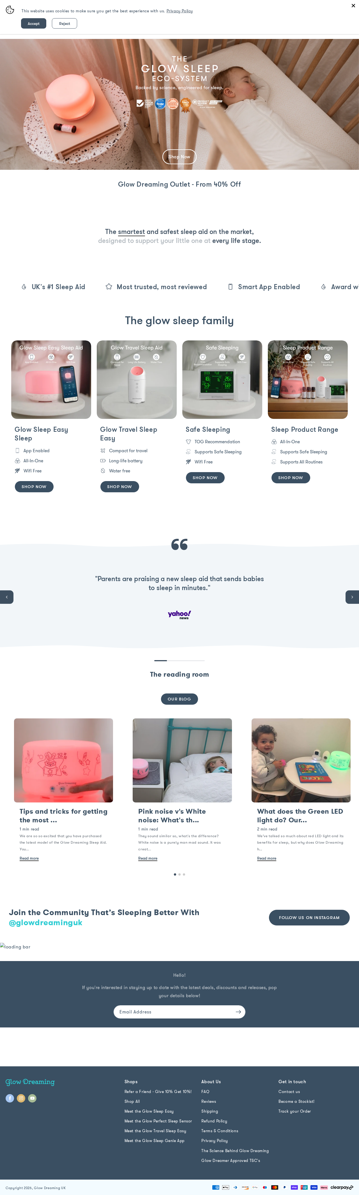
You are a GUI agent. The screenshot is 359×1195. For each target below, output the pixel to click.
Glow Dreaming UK (50, 1188)
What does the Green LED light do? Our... (300, 816)
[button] (6, 597)
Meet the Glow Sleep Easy (149, 1111)
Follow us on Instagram (309, 917)
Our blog (179, 699)
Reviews (208, 1101)
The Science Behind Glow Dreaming (235, 1150)
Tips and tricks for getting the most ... (63, 816)
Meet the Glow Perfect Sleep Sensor (158, 1121)
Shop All (132, 1101)
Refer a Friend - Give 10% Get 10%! (158, 1091)
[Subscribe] (238, 1011)
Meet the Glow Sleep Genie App (155, 1140)
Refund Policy (214, 1121)
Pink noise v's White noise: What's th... (172, 816)
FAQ (205, 1091)
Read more (29, 858)
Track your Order (295, 1111)
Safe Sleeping (208, 429)
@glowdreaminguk (46, 922)
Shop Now (34, 486)
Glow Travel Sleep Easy (128, 433)
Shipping (209, 1111)
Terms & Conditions (219, 1130)
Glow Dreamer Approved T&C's (230, 1160)
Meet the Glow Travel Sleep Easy (156, 1130)
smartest (131, 232)
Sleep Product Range (304, 429)
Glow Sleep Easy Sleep (41, 433)
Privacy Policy (214, 1140)
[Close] (353, 5)
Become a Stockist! (297, 1101)
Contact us (289, 1091)
